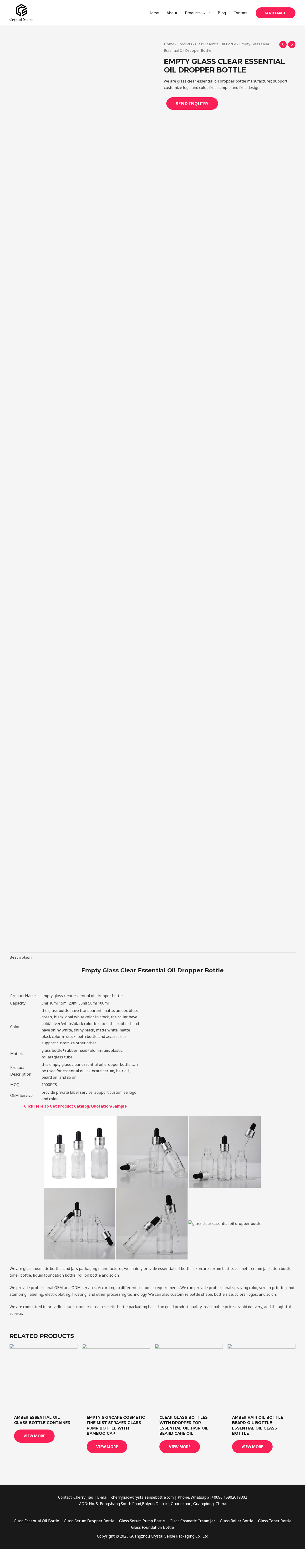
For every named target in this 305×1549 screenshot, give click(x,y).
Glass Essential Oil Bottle (215, 43)
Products (184, 43)
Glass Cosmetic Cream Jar (192, 1520)
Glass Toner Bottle (274, 1520)
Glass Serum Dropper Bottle (89, 1520)
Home (169, 43)
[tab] (21, 957)
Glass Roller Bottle (236, 1520)
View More (34, 1436)
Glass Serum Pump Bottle (142, 1520)
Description (21, 957)
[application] (203, 13)
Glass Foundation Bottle (152, 1527)
